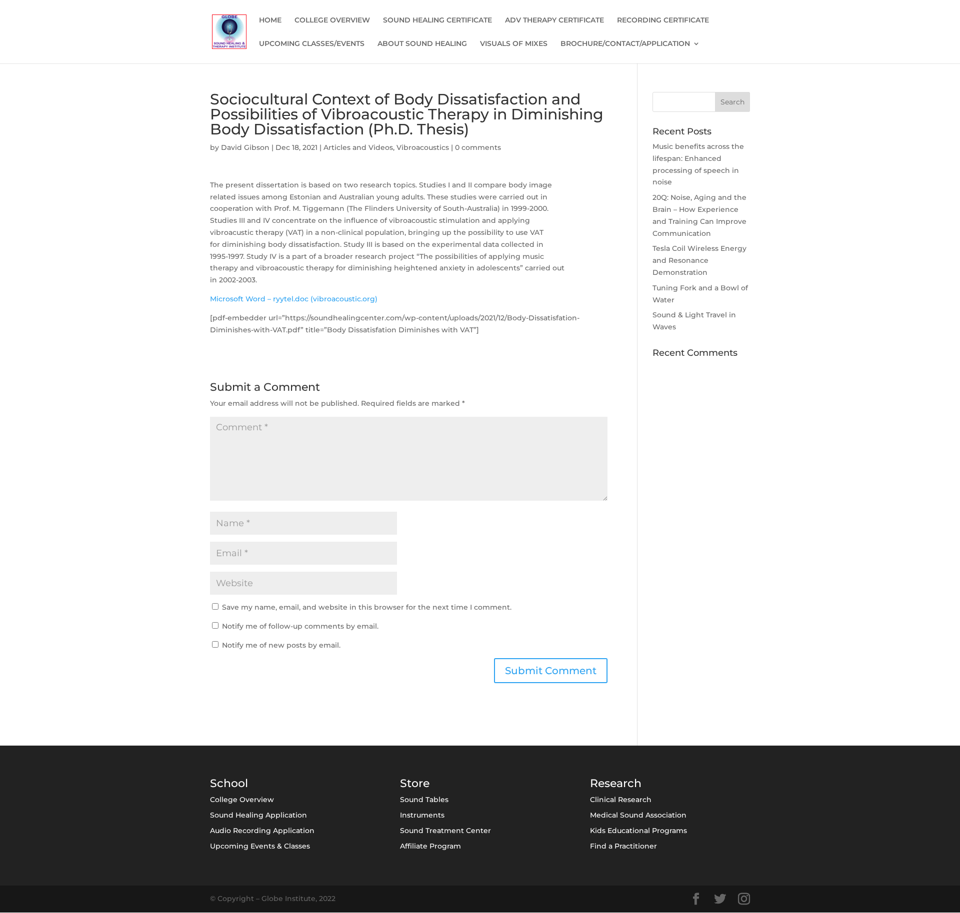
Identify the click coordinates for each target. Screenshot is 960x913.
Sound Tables (424, 799)
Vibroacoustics (422, 147)
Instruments (422, 815)
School (229, 783)
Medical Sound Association (638, 815)
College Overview (242, 799)
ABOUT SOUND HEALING (422, 44)
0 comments (478, 147)
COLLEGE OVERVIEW (332, 20)
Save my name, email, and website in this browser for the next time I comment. (367, 607)
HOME (270, 20)
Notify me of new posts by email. (281, 645)
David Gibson (245, 147)
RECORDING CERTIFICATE (663, 20)
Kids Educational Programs (638, 830)
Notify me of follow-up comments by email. (300, 626)
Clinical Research (621, 799)
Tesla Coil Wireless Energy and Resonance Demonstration (699, 260)
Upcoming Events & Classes (260, 846)
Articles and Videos (358, 147)
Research (616, 783)
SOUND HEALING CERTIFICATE (437, 20)
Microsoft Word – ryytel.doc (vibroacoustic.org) (294, 298)
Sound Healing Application (258, 815)
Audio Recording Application (262, 830)
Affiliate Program (430, 846)
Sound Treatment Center (445, 830)
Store (415, 783)
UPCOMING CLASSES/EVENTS (311, 44)
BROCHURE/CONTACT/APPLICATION (625, 44)
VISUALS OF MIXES (514, 44)
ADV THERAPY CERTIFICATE (554, 20)
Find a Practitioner (623, 846)
